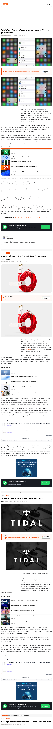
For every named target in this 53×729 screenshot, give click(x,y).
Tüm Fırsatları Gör (25, 438)
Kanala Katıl (45, 227)
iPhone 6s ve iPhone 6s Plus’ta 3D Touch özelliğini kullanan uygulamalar (32, 217)
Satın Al (9, 425)
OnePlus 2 (28, 349)
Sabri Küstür (5, 35)
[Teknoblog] (6, 4)
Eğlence (7, 495)
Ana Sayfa (2, 26)
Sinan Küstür (5, 501)
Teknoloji (8, 253)
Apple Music (16, 653)
